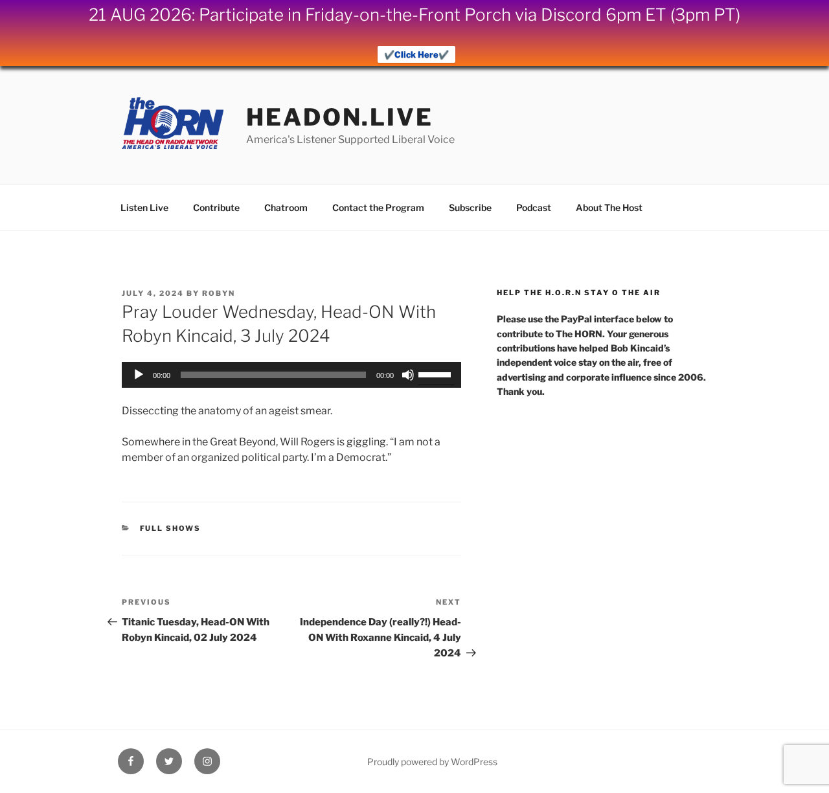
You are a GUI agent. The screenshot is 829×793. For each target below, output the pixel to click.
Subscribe (470, 207)
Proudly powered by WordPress (432, 761)
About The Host (609, 207)
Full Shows (170, 528)
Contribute (216, 207)
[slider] (436, 373)
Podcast (533, 207)
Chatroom (286, 207)
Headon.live (339, 117)
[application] (291, 375)
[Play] (138, 374)
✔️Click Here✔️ (416, 54)
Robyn (218, 293)
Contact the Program (378, 207)
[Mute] (408, 374)
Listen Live (144, 207)
